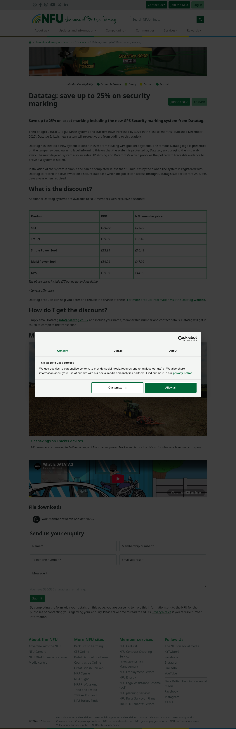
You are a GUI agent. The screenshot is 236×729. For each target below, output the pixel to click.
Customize (115, 387)
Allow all (170, 387)
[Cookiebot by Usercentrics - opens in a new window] (181, 338)
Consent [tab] (62, 350)
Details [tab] (118, 350)
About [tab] (173, 350)
